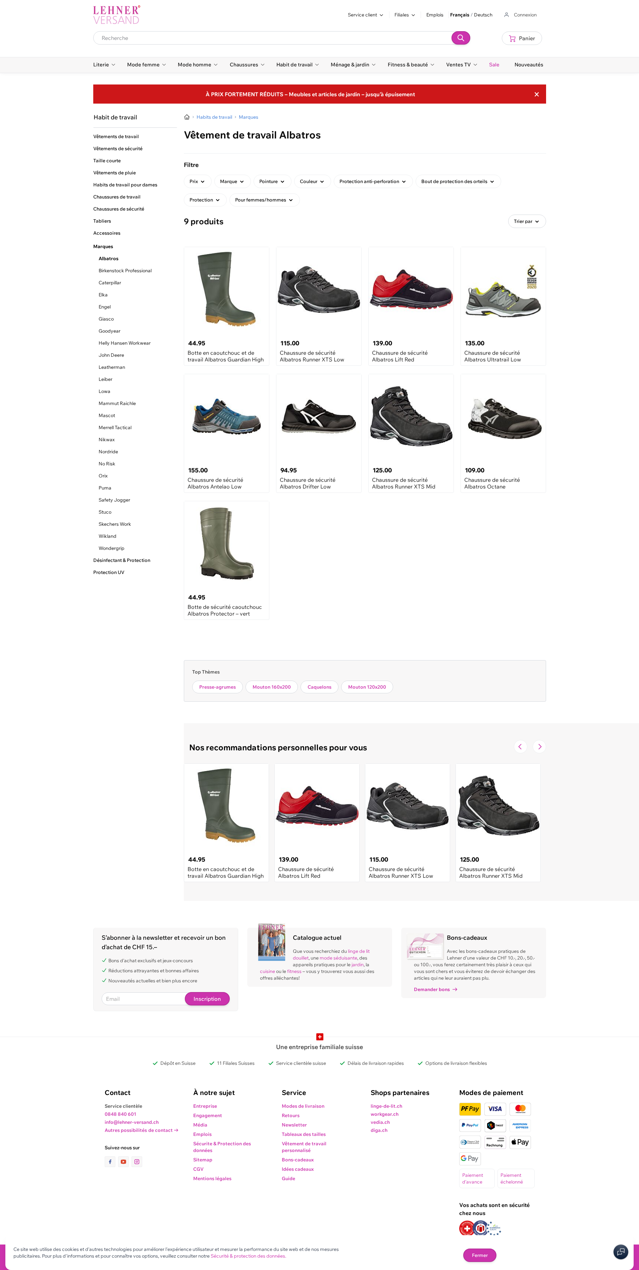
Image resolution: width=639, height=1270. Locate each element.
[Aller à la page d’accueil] (187, 117)
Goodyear (109, 331)
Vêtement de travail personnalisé (304, 1147)
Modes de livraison (303, 1106)
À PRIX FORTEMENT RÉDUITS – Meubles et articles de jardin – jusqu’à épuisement (310, 94)
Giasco (106, 319)
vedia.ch (380, 1122)
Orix (103, 476)
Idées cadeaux (298, 1169)
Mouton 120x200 (367, 687)
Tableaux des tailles (304, 1134)
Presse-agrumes (217, 687)
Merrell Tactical (115, 427)
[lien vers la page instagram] (136, 1161)
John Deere (111, 355)
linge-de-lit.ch (386, 1106)
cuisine (267, 971)
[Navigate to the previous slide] (520, 746)
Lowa (104, 391)
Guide (288, 1178)
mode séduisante (338, 958)
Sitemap (202, 1160)
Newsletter (294, 1125)
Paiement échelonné (511, 1178)
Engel (105, 307)
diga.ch (379, 1130)
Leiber (105, 379)
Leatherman (112, 367)
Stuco (105, 512)
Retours (291, 1115)
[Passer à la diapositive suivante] (539, 746)
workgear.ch (384, 1114)
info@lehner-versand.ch (132, 1122)
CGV (198, 1169)
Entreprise (205, 1106)
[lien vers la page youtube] (124, 1161)
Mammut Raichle (117, 403)
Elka (103, 295)
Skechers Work (115, 524)
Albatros (108, 258)
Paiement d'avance (472, 1178)
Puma (105, 488)
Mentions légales (212, 1178)
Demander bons (432, 989)
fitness (294, 971)
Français (459, 15)
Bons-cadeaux (298, 1160)
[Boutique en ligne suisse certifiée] (467, 1228)
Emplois (434, 15)
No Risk (107, 464)
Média (200, 1125)
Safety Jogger (114, 500)
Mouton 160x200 (272, 687)
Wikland (107, 536)
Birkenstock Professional (125, 271)
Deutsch (483, 15)
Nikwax (107, 440)
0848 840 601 (120, 1114)
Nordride (108, 452)
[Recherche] (460, 38)
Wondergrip (111, 548)
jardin (358, 965)
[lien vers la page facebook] (111, 1161)
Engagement (207, 1115)
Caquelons (319, 687)
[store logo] (116, 14)
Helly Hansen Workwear (125, 343)
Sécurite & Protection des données (222, 1147)
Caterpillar (110, 283)
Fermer (480, 1255)
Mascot (107, 415)
